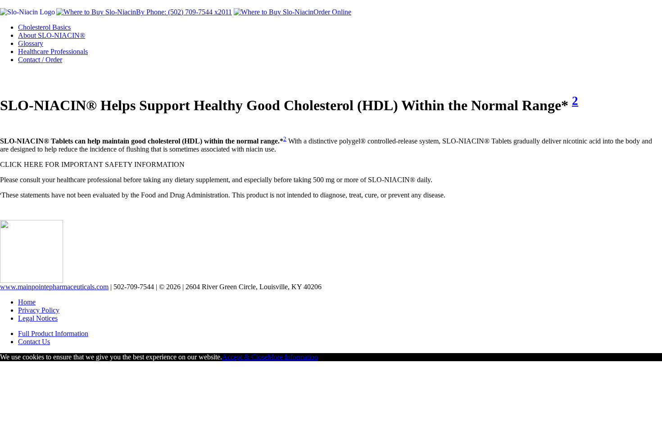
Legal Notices (38, 318)
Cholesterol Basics (44, 27)
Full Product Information (53, 333)
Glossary (30, 43)
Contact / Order (40, 59)
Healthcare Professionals (53, 51)
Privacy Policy (38, 310)
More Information (293, 357)
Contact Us (34, 341)
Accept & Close (245, 357)
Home (27, 302)
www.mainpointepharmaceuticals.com (54, 287)
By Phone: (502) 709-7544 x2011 (184, 12)
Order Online (332, 12)
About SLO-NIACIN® (51, 35)
